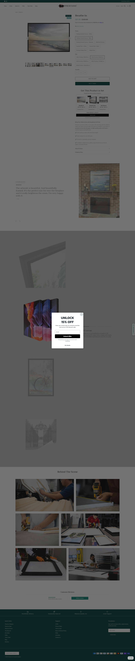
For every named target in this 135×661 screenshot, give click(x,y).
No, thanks (67, 345)
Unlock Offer (67, 336)
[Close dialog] (81, 314)
